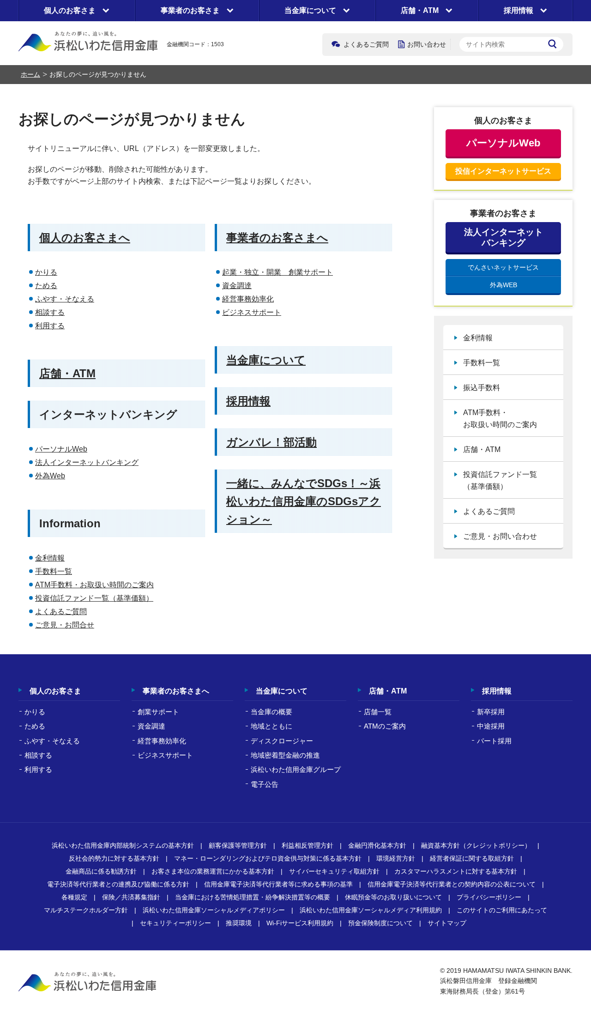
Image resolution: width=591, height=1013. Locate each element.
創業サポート (158, 712)
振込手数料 (481, 388)
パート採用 (494, 741)
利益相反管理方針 (307, 845)
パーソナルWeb (61, 449)
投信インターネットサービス (503, 171)
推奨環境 (239, 923)
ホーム (30, 74)
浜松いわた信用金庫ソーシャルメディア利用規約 (371, 910)
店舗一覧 (378, 712)
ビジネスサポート (251, 312)
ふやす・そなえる (64, 299)
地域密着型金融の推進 (285, 755)
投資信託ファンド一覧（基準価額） (94, 598)
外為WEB (503, 285)
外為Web (50, 476)
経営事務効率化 (248, 299)
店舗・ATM (67, 373)
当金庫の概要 (271, 712)
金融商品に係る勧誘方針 (101, 871)
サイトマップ (447, 923)
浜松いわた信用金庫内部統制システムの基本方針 (123, 845)
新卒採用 (491, 712)
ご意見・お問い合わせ (500, 536)
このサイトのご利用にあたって (502, 910)
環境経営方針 (395, 858)
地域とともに (271, 726)
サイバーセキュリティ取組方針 (334, 871)
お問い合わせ (426, 44)
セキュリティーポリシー (175, 923)
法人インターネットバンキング (87, 462)
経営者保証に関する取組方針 (472, 858)
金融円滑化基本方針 (377, 845)
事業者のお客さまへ (277, 237)
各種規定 (74, 897)
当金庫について (266, 360)
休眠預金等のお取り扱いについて (393, 897)
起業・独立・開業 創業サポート (277, 272)
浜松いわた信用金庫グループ (296, 769)
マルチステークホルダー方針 (86, 910)
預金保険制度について (380, 923)
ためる (46, 285)
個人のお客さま (55, 691)
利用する (50, 326)
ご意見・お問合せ (64, 625)
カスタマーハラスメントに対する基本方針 (455, 871)
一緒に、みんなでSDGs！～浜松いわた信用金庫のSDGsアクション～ (303, 501)
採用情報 (248, 401)
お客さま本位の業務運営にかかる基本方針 (212, 871)
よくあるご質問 (366, 44)
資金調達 (237, 285)
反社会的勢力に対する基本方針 (114, 858)
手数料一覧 (53, 571)
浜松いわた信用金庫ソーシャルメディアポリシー (214, 910)
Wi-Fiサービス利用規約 (299, 923)
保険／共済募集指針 (131, 897)
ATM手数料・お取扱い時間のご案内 (94, 585)
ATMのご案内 (385, 726)
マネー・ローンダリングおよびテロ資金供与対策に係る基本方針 (268, 858)
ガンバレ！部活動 (271, 442)
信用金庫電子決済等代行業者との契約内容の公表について (452, 884)
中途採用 (491, 726)
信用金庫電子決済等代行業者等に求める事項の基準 (278, 884)
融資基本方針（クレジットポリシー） (476, 845)
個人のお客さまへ (84, 237)
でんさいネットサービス (503, 267)
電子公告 (264, 784)
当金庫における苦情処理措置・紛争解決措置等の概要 (252, 897)
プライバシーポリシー (489, 897)
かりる (46, 272)
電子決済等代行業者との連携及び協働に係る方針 (118, 884)
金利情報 (50, 558)
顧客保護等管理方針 (238, 845)
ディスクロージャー (282, 741)
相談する (50, 312)
